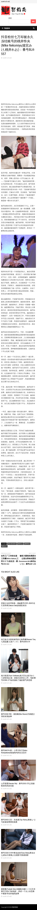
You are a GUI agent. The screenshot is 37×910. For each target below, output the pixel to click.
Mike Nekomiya (12, 544)
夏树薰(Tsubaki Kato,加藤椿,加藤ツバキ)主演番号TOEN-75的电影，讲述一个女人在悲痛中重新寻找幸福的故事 (18, 891)
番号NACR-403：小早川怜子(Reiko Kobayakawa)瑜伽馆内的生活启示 (14, 751)
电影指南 (15, 907)
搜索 (10, 18)
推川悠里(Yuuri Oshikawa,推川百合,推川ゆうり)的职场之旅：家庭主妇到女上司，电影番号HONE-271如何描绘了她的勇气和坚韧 (18, 678)
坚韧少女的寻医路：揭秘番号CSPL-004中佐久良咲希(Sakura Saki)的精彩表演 (18, 604)
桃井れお (20, 544)
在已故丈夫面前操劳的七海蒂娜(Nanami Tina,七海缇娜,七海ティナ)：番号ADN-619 (18, 640)
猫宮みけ (4, 546)
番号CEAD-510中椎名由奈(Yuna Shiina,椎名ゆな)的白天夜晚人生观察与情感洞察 (18, 854)
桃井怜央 (27, 544)
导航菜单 (7, 28)
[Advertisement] (18, 81)
